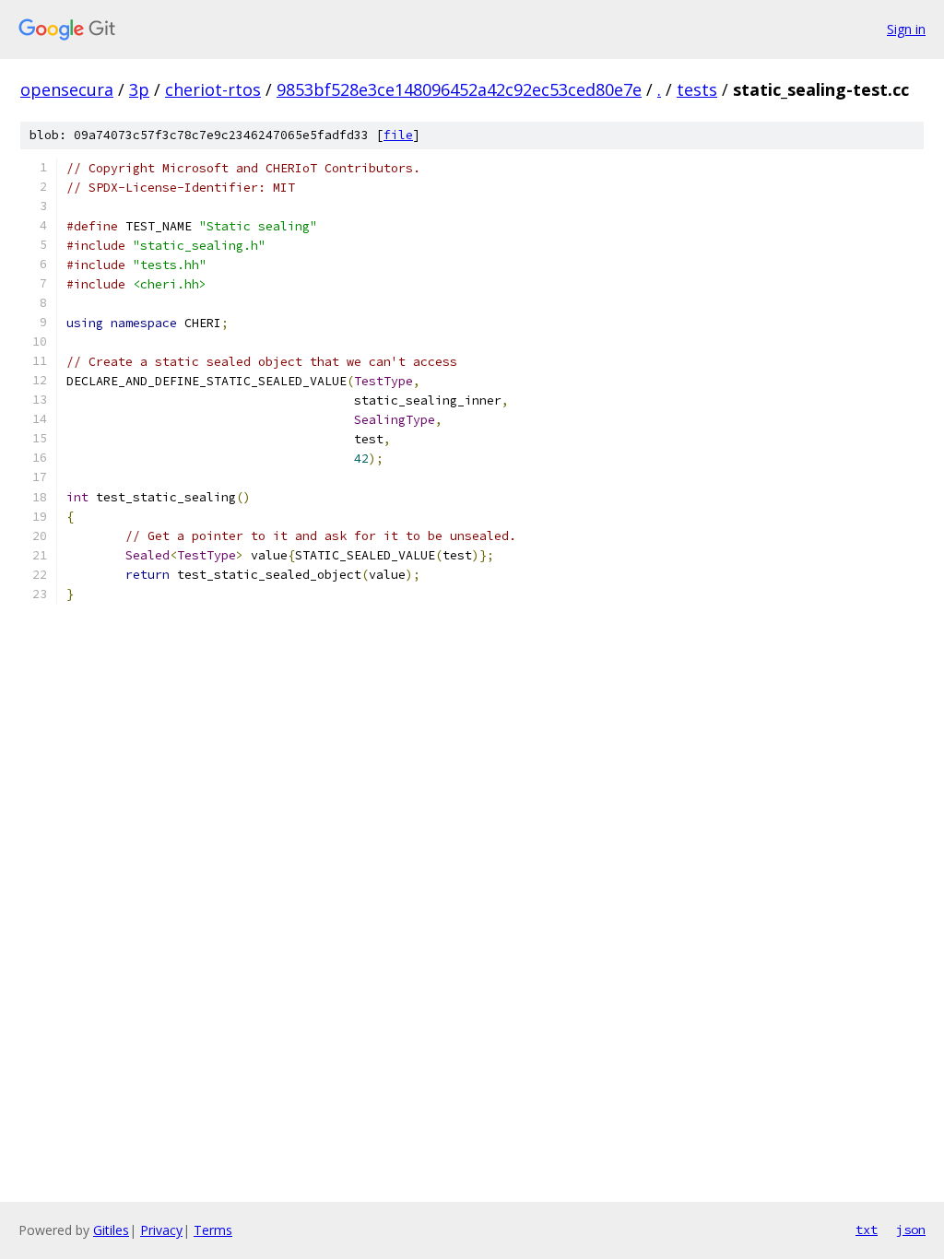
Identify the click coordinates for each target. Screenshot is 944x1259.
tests (697, 89)
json (911, 1229)
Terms (213, 1230)
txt (867, 1229)
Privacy (161, 1230)
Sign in (906, 29)
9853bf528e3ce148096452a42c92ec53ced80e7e (459, 89)
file (398, 135)
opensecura (66, 89)
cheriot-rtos (213, 89)
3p (139, 89)
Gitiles (111, 1230)
